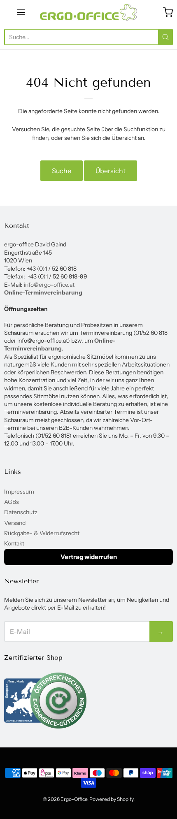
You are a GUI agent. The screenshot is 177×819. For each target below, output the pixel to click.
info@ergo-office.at (49, 284)
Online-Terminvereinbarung (43, 292)
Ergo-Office (74, 799)
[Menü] (21, 12)
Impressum (19, 491)
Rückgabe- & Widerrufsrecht (41, 533)
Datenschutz (20, 512)
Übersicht (110, 171)
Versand (15, 523)
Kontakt (14, 543)
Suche (61, 171)
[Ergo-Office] (88, 12)
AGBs (11, 502)
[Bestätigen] (165, 37)
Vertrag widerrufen (89, 557)
